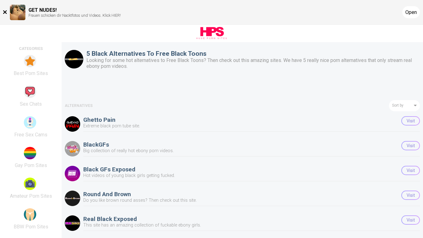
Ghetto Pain (99, 119)
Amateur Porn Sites (31, 196)
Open (411, 12)
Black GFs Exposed (109, 169)
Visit (411, 120)
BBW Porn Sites (31, 227)
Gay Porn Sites (31, 165)
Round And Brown (107, 194)
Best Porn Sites (31, 73)
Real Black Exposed (110, 219)
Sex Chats (31, 104)
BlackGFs (96, 144)
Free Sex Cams (30, 135)
